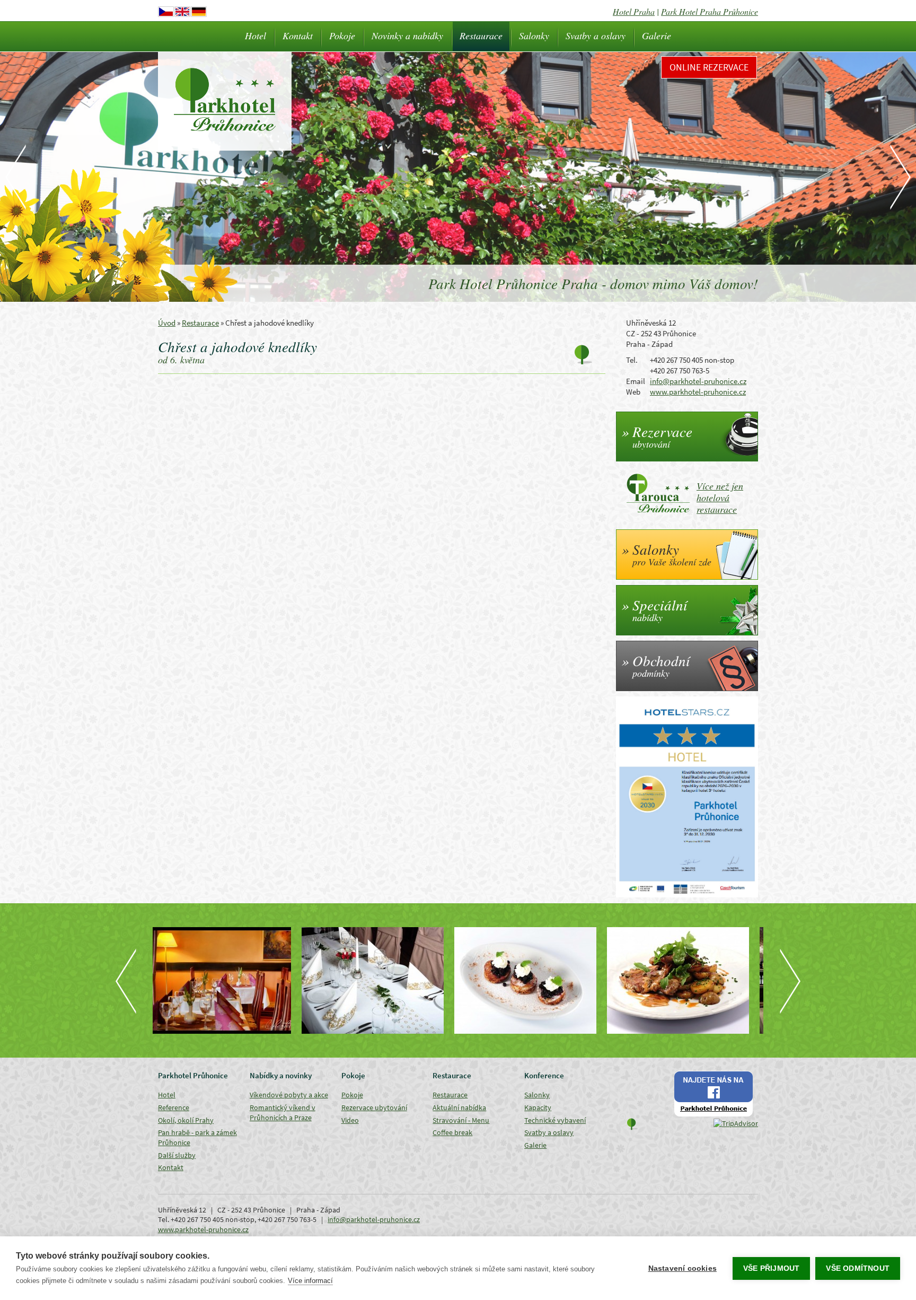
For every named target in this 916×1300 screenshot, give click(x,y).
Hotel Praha (634, 11)
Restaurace (481, 35)
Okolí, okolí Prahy (186, 1120)
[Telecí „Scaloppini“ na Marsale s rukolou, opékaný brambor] (534, 980)
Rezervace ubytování (374, 1107)
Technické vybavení (555, 1120)
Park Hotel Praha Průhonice (709, 11)
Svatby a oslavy (596, 35)
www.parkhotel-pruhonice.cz (698, 392)
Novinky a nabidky (407, 35)
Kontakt (298, 35)
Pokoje (342, 35)
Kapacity (537, 1107)
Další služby (177, 1155)
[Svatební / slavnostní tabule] (229, 980)
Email (635, 381)
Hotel (255, 35)
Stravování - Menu (461, 1120)
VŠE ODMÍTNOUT (857, 1268)
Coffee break (452, 1132)
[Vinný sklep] (687, 980)
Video (350, 1120)
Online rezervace (709, 67)
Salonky (534, 35)
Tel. (632, 360)
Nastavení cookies (682, 1268)
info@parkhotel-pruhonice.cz (698, 381)
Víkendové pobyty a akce (289, 1095)
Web (633, 392)
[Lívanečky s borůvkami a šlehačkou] (381, 980)
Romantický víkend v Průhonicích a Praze (282, 1112)
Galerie (656, 35)
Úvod (166, 323)
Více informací (310, 1281)
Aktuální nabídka (459, 1107)
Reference (173, 1107)
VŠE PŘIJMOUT (771, 1268)
